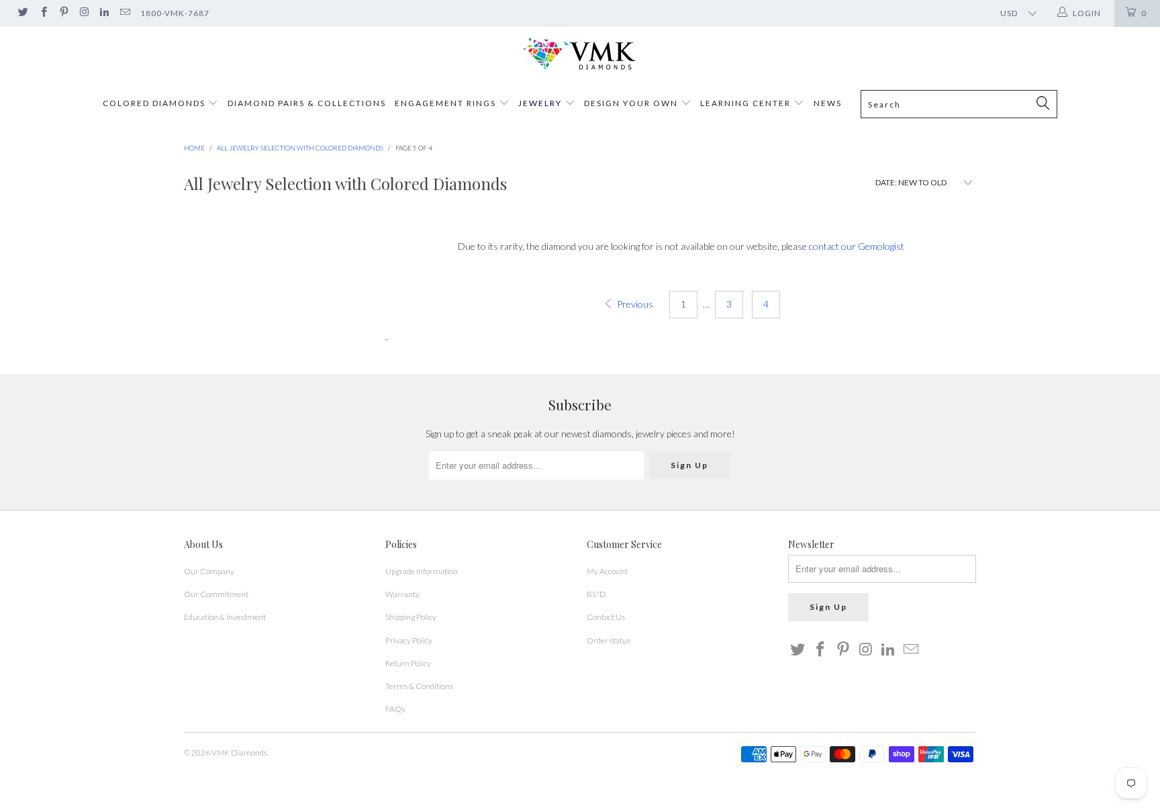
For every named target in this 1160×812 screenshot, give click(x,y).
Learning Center (746, 103)
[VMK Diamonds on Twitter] (22, 13)
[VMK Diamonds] (580, 54)
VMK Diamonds (239, 753)
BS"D (596, 594)
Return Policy (408, 663)
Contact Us (606, 617)
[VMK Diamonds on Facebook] (42, 13)
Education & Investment (225, 617)
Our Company (209, 571)
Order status (608, 640)
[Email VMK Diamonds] (124, 13)
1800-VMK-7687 (174, 13)
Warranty (402, 594)
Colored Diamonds (154, 103)
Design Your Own (631, 103)
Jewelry (540, 103)
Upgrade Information (421, 571)
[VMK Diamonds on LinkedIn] (103, 13)
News (828, 103)
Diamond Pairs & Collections (307, 103)
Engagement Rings (445, 103)
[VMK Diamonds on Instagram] (83, 13)
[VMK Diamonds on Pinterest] (63, 13)
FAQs (395, 709)
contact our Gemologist (856, 246)
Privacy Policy (408, 640)
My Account (607, 571)
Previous (634, 304)
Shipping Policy (410, 617)
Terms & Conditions (419, 686)
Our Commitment (216, 594)
